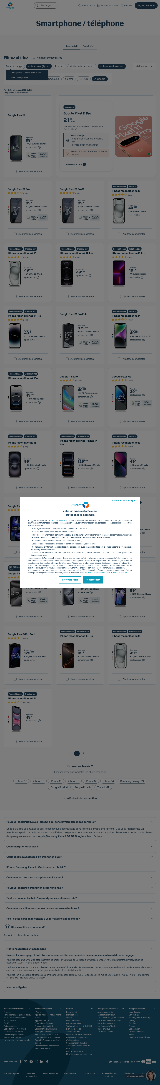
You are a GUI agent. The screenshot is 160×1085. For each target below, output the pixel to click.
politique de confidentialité (99, 573)
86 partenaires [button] (58, 520)
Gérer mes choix (70, 580)
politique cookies (120, 573)
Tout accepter (93, 580)
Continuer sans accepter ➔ (125, 500)
